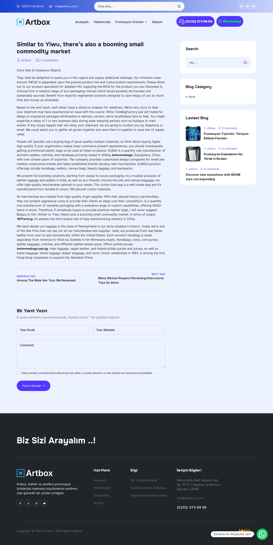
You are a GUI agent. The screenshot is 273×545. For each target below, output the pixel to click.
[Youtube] (44, 503)
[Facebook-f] (20, 503)
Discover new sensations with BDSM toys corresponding (213, 177)
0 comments (49, 60)
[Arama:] (218, 62)
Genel (191, 96)
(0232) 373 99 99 (192, 507)
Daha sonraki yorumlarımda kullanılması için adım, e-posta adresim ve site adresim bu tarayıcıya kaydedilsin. (87, 372)
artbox (26, 60)
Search (178, 6)
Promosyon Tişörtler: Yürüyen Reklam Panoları (226, 136)
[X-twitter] (28, 503)
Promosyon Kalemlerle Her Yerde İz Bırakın (223, 156)
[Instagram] (36, 503)
